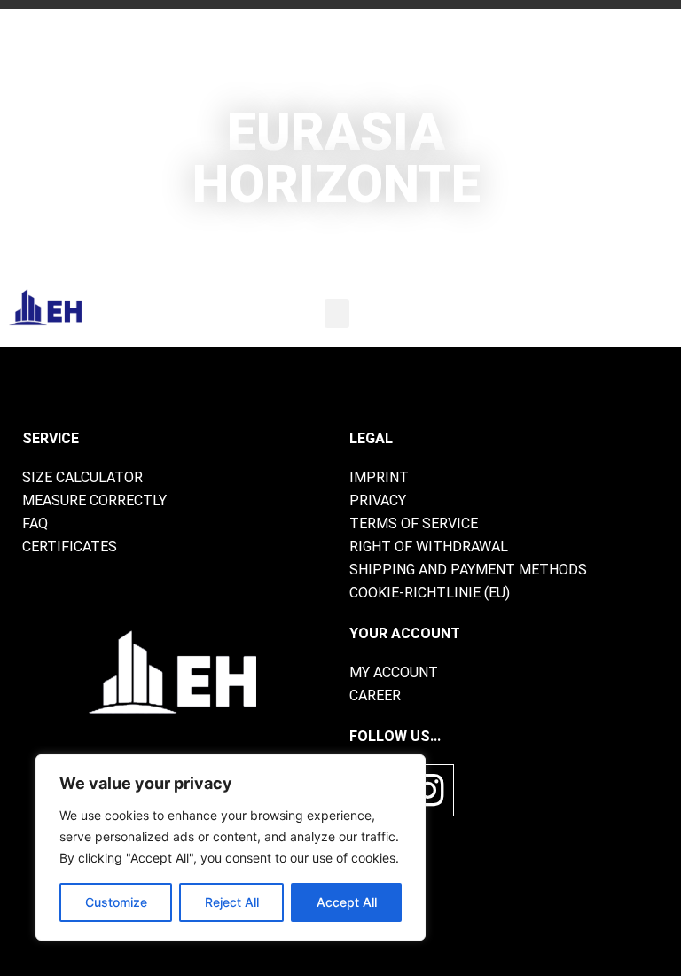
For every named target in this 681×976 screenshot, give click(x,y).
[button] (337, 313)
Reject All (232, 902)
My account (393, 672)
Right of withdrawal (428, 546)
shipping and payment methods (468, 569)
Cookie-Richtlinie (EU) (429, 592)
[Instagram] (428, 790)
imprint (379, 477)
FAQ (35, 523)
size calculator (82, 477)
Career (375, 695)
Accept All (347, 902)
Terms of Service (413, 523)
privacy (377, 500)
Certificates (69, 546)
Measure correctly (94, 500)
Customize (116, 902)
